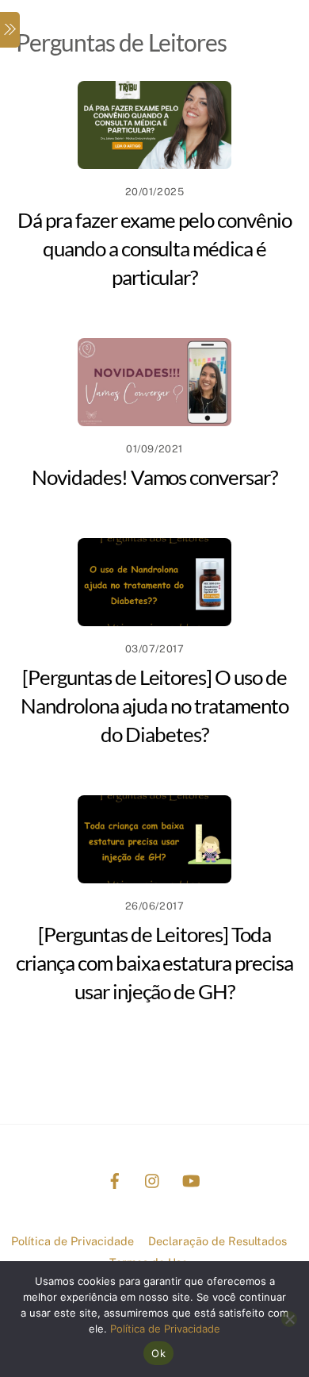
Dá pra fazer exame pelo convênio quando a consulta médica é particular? (154, 248)
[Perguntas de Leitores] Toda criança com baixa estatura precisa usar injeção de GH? (154, 962)
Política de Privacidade (72, 1241)
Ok (158, 1353)
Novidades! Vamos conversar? (154, 477)
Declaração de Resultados (217, 1241)
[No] (289, 1319)
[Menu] (10, 30)
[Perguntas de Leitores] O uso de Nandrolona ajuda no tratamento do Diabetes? (154, 705)
